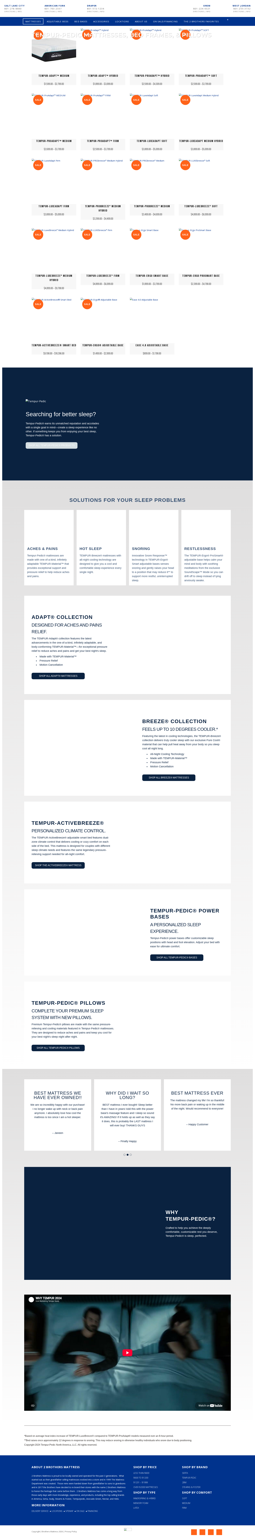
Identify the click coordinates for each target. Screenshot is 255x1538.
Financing (93, 1511)
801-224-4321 (201, 8)
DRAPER (92, 5)
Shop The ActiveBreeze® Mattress (58, 865)
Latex (136, 1507)
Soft (184, 1498)
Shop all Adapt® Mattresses (58, 676)
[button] (25, 1080)
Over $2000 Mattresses (145, 1487)
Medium (186, 1503)
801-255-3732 (242, 8)
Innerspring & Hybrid (144, 1498)
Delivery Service (40, 1511)
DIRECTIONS (10, 11)
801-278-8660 (13, 8)
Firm (184, 1507)
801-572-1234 (95, 8)
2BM (184, 1482)
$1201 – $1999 (140, 1482)
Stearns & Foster (191, 1487)
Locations (58, 1511)
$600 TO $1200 (140, 1477)
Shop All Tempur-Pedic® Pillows (58, 1048)
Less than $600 (141, 1473)
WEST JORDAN (242, 5)
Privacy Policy (71, 1531)
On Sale (80, 1511)
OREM (206, 5)
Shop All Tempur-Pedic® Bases (176, 957)
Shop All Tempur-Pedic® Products (51, 445)
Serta (185, 1473)
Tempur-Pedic (189, 1477)
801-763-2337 (53, 8)
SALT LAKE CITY (14, 5)
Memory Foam (140, 1503)
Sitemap (70, 1511)
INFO (20, 11)
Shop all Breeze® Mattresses (169, 777)
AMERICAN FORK (55, 5)
